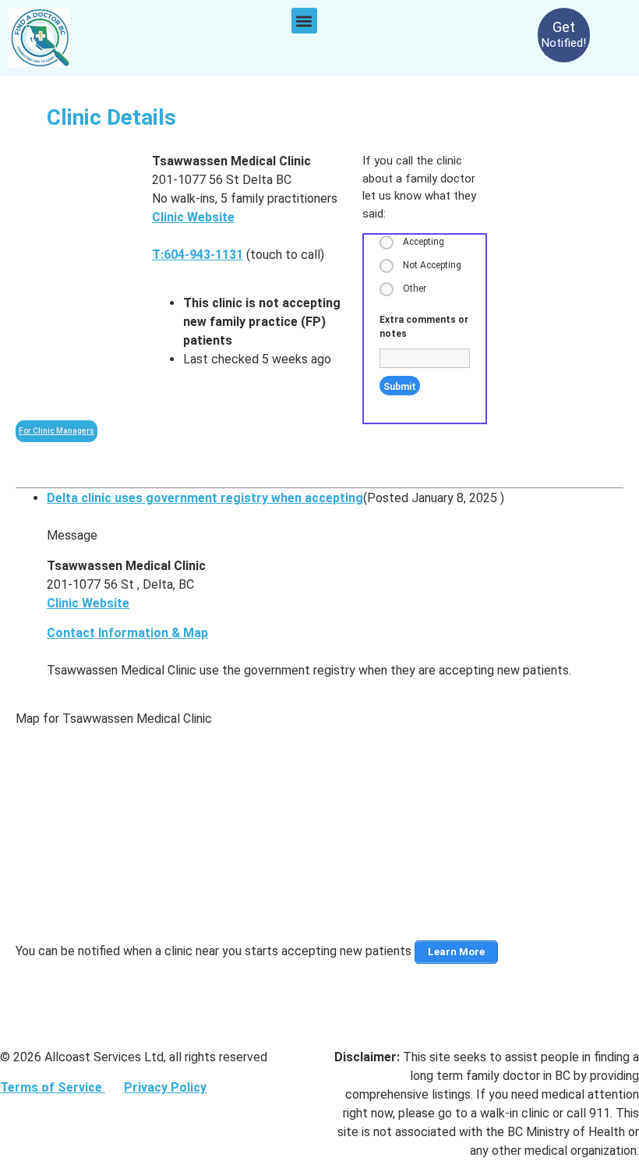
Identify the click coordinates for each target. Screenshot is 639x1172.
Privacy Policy (165, 1087)
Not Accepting (432, 265)
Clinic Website (193, 217)
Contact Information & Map (127, 632)
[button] (304, 21)
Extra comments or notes (424, 326)
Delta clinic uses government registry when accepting (205, 497)
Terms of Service (52, 1087)
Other (414, 288)
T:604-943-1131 (197, 254)
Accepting (423, 241)
